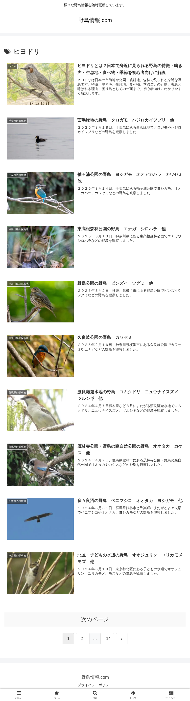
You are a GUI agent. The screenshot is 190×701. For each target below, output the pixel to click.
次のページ (95, 619)
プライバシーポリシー (95, 685)
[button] (175, 646)
